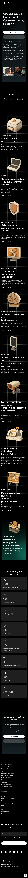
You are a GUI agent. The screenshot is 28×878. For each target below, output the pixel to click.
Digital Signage (5, 777)
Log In (3, 813)
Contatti (3, 796)
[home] (8, 3)
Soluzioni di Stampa (6, 766)
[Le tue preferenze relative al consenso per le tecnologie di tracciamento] (25, 875)
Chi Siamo (4, 794)
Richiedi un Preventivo (7, 798)
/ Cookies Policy (13, 864)
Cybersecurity (5, 771)
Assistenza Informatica (7, 773)
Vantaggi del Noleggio (7, 803)
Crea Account (5, 811)
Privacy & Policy (5, 864)
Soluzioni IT (4, 768)
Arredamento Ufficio (6, 786)
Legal (2, 805)
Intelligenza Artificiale (7, 775)
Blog (2, 800)
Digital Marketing (6, 784)
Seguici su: (4, 849)
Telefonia (4, 782)
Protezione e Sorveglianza (8, 780)
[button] (25, 3)
